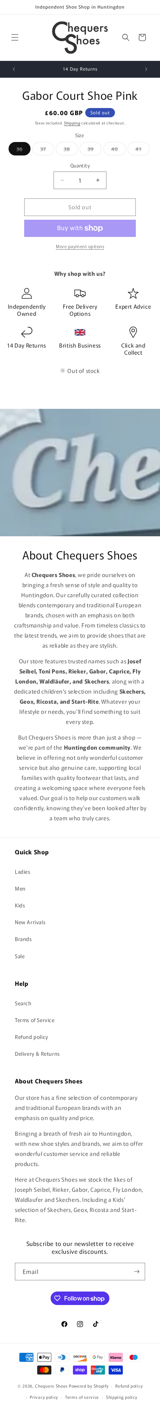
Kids (20, 905)
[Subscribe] (136, 1271)
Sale (20, 956)
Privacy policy (44, 1397)
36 (23, 150)
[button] (15, 37)
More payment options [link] (80, 246)
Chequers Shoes (51, 1386)
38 (71, 150)
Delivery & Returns (37, 1053)
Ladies (23, 871)
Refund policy (31, 1036)
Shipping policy (121, 1397)
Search (23, 1003)
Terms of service (82, 1397)
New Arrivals (30, 922)
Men (20, 888)
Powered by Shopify (89, 1386)
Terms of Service (35, 1020)
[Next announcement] (146, 69)
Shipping (72, 123)
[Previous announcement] (14, 69)
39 (94, 150)
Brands (23, 938)
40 (118, 150)
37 (47, 150)
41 (142, 150)
